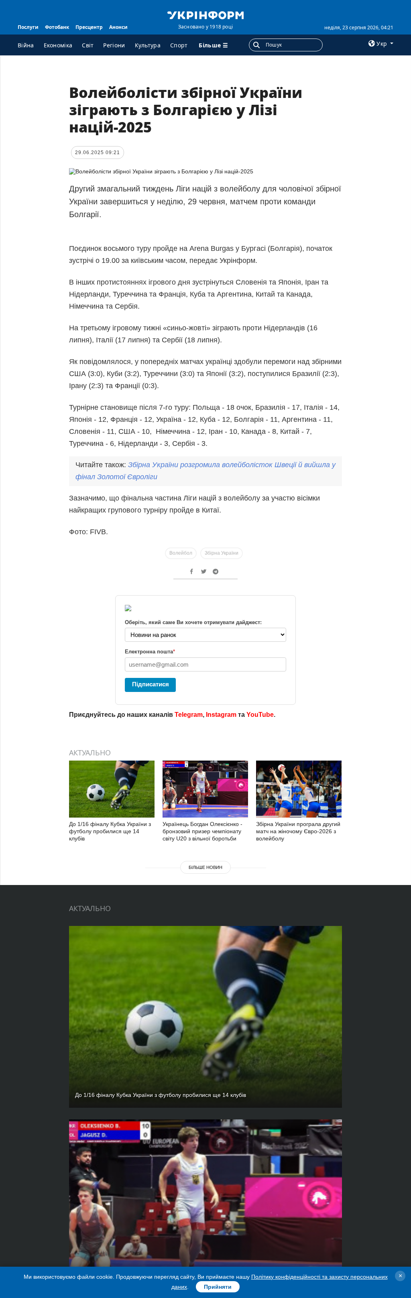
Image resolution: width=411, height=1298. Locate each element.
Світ (88, 45)
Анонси (118, 27)
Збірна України (221, 553)
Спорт (179, 45)
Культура (148, 45)
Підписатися (150, 684)
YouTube (260, 714)
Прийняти (218, 1287)
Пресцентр (89, 27)
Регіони (114, 45)
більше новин (205, 867)
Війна (26, 45)
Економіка (58, 45)
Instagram (221, 714)
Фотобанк (57, 27)
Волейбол (180, 553)
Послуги (28, 27)
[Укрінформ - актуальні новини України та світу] (205, 14)
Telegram (189, 714)
